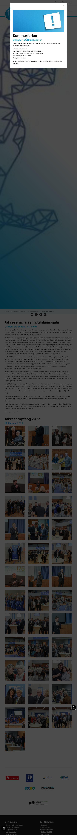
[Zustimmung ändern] (4, 828)
